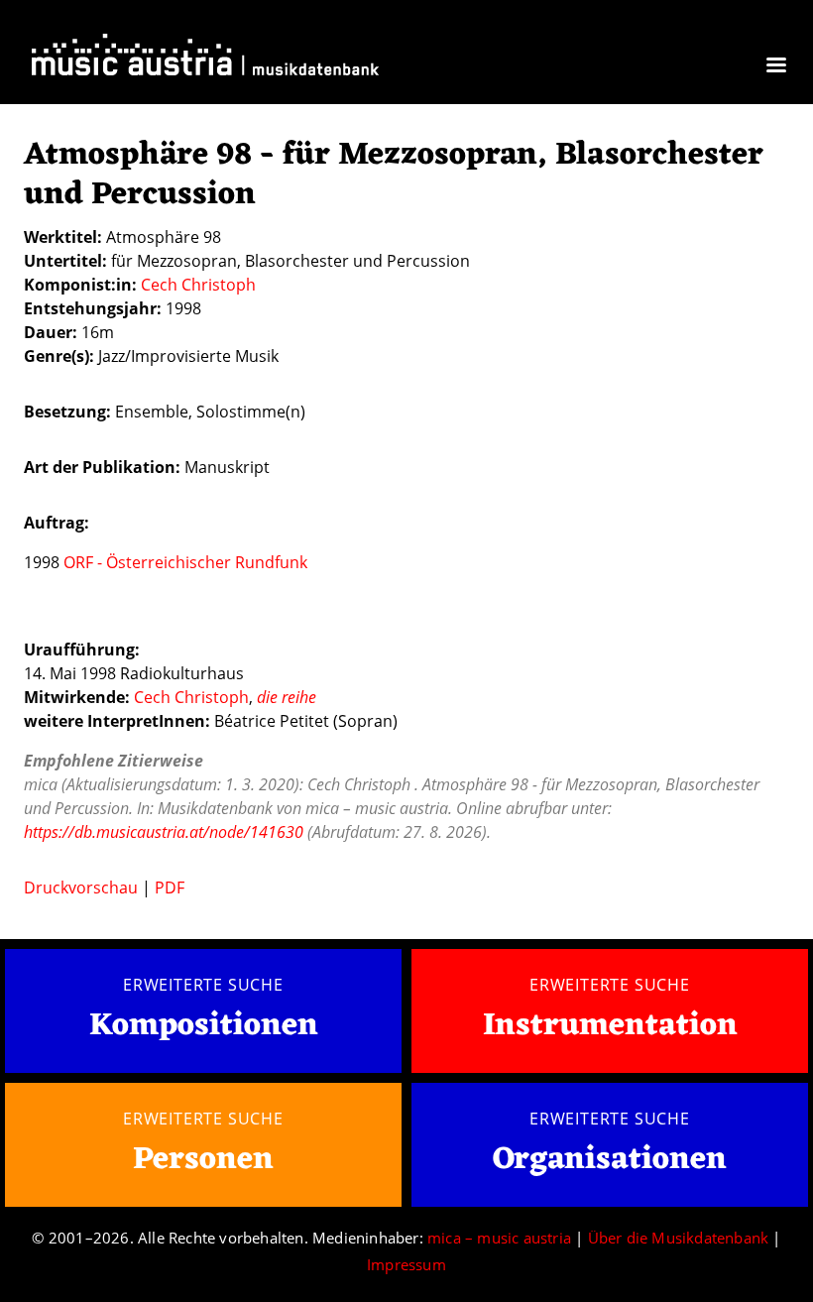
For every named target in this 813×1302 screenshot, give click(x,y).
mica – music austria (499, 1237)
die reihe (286, 697)
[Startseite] (205, 59)
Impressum (406, 1264)
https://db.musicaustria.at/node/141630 (163, 832)
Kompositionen (203, 1027)
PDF (169, 887)
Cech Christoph (198, 285)
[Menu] (775, 67)
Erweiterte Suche (203, 985)
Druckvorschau (81, 887)
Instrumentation (610, 1026)
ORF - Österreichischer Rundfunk (185, 562)
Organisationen (610, 1159)
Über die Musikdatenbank (678, 1237)
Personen (203, 1159)
